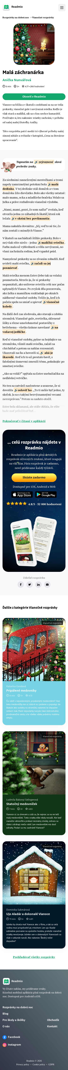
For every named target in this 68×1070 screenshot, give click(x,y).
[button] (61, 7)
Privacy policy (22, 1064)
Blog (5, 1014)
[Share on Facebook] (21, 584)
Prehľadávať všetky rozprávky (34, 957)
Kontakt (52, 1026)
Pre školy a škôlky (14, 1020)
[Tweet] (29, 584)
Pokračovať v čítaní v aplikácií (24, 421)
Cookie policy (39, 1064)
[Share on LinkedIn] (38, 584)
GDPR (51, 1064)
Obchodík (53, 1020)
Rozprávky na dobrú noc (18, 1007)
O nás (6, 1026)
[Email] (47, 584)
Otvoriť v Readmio (34, 96)
